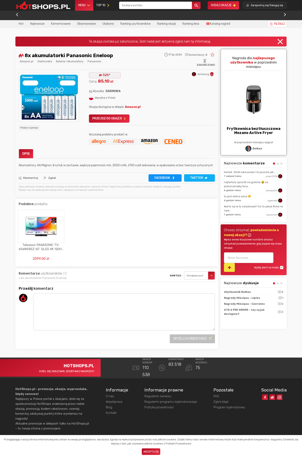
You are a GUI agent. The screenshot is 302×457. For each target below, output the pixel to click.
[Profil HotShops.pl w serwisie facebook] (265, 397)
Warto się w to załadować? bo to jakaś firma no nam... (253, 208)
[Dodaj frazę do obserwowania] (229, 267)
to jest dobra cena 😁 (237, 196)
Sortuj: (176, 275)
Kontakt (111, 413)
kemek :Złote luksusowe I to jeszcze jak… (249, 172)
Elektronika (45, 61)
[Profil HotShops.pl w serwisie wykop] (272, 397)
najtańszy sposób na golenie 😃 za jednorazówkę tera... (246, 184)
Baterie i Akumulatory (69, 61)
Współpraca (114, 402)
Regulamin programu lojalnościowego (170, 402)
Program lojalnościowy (229, 407)
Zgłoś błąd (220, 402)
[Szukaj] (196, 5)
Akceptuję (151, 451)
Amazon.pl (26, 61)
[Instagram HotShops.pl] (279, 397)
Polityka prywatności (159, 407)
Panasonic (94, 61)
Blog (109, 407)
